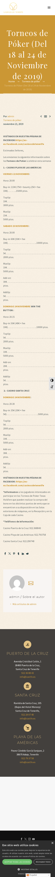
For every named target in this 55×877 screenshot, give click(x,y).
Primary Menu (49, 7)
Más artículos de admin (24, 604)
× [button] (52, 843)
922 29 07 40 (27, 714)
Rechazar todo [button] (43, 862)
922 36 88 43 (27, 672)
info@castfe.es (27, 676)
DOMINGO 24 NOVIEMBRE (17, 306)
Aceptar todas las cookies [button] (17, 862)
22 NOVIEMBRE (21, 173)
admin (10, 116)
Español (33, 875)
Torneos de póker (12, 120)
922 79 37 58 (27, 758)
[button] (27, 869)
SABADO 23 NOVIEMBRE (16, 225)
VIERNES (8, 173)
